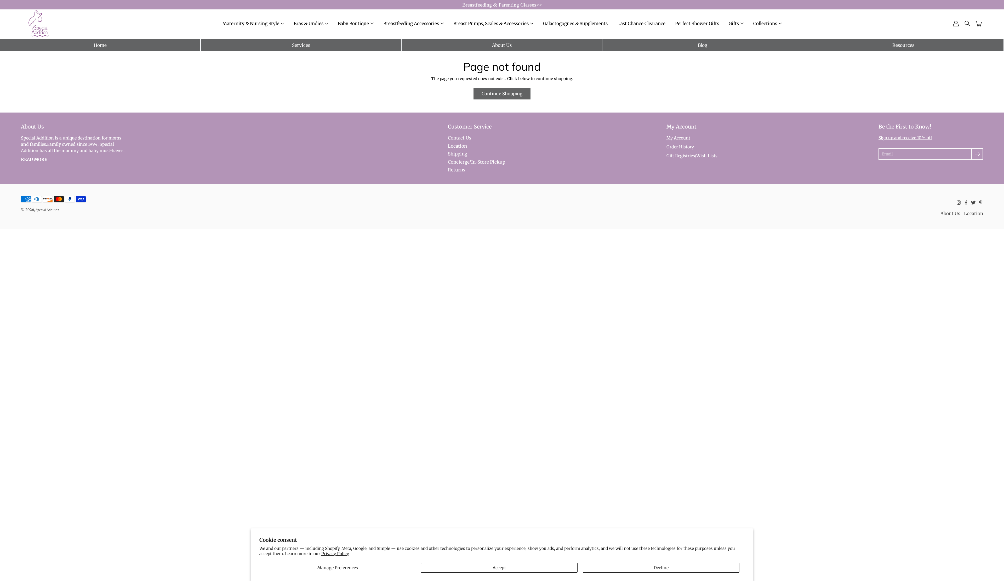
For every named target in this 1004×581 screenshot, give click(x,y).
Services (301, 45)
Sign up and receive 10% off (905, 137)
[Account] (956, 23)
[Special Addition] (38, 23)
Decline (661, 567)
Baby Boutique (353, 23)
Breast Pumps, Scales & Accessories (491, 23)
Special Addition (47, 210)
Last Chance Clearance (641, 23)
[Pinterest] (980, 202)
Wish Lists (706, 155)
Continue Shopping (502, 94)
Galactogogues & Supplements (575, 23)
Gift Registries (680, 155)
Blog (702, 45)
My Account (678, 138)
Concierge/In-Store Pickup (476, 162)
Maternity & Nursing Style (251, 23)
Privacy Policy (335, 553)
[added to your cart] (979, 23)
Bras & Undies (308, 23)
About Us (502, 45)
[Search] (967, 23)
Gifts (734, 23)
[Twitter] (973, 202)
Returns (456, 170)
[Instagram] (958, 202)
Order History (680, 146)
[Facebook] (966, 202)
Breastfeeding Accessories (411, 23)
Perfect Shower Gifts (697, 23)
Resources (903, 45)
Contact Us (459, 138)
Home (100, 45)
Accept (499, 567)
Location (457, 146)
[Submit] (977, 154)
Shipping (457, 154)
